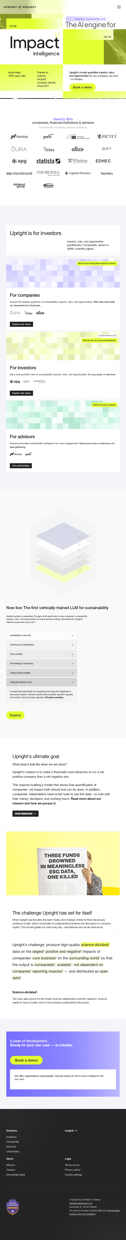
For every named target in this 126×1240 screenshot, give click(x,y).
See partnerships (20, 465)
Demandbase (113, 1210)
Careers (10, 1169)
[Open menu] (119, 7)
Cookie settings (73, 1174)
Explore (15, 715)
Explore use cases (21, 324)
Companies (12, 1141)
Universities (12, 1151)
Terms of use (72, 1165)
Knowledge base (15, 1174)
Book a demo (82, 87)
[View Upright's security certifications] (12, 1207)
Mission (10, 1165)
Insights (69, 1130)
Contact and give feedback (82, 1214)
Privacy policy (73, 1169)
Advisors (11, 1146)
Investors (11, 1136)
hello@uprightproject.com (81, 1203)
